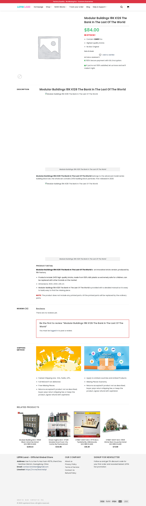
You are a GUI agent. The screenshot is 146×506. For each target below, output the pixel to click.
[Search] (121, 7)
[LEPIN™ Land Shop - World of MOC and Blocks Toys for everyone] (24, 7)
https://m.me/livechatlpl (36, 469)
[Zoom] (20, 76)
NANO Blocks (59, 7)
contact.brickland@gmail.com (35, 467)
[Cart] (128, 7)
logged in (54, 330)
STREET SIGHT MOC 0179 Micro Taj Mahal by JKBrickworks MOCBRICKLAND (87, 442)
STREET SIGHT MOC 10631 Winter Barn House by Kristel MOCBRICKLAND (115, 442)
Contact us (34, 500)
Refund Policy (70, 473)
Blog (88, 7)
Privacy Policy (71, 464)
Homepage (38, 7)
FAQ (42, 500)
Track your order (76, 7)
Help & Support (99, 7)
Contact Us (69, 470)
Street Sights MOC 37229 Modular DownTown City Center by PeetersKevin (58, 442)
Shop (48, 7)
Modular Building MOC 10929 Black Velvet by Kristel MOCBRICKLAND (30, 442)
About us (68, 461)
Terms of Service (72, 467)
